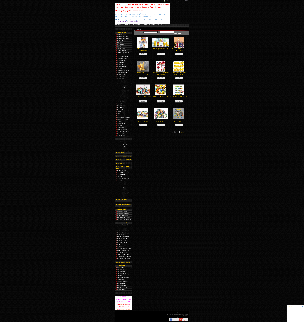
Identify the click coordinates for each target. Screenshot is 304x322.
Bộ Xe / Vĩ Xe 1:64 (121, 149)
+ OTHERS (119, 180)
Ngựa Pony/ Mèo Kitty (121, 273)
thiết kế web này (184, 317)
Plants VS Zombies (121, 289)
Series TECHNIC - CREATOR (123, 117)
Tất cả (117, 293)
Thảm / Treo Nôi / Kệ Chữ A (123, 236)
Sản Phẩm (125, 25)
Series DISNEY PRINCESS (123, 90)
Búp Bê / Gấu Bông (121, 234)
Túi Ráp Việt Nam (121, 135)
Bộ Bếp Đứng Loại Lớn (122, 240)
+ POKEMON (120, 172)
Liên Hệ (159, 25)
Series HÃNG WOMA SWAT (123, 36)
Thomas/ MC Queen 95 (122, 281)
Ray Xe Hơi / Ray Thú (121, 232)
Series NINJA (120, 109)
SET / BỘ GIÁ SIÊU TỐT (122, 133)
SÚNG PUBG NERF (121, 285)
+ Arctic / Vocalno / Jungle (122, 99)
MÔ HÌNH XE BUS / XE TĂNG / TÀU (123, 156)
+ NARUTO (119, 176)
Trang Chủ (118, 25)
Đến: (159, 32)
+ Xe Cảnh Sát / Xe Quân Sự (123, 70)
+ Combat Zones (120, 40)
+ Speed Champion (121, 103)
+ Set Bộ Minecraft (121, 76)
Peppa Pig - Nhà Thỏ (121, 267)
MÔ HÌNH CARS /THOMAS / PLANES (122, 200)
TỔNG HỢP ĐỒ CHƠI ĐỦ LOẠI (122, 223)
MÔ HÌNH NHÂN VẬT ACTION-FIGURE (122, 167)
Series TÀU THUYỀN (121, 60)
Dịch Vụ (131, 25)
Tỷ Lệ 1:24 (119, 143)
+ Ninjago (119, 113)
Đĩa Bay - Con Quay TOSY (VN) (124, 248)
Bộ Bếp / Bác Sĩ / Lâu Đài (122, 238)
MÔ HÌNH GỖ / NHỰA (120, 152)
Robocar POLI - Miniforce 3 (123, 277)
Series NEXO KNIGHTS (122, 92)
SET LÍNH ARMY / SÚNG (122, 131)
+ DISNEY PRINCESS (122, 190)
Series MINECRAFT (121, 74)
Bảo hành (137, 25)
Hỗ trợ (162, 0)
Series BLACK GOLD (121, 64)
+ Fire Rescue (120, 42)
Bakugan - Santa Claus (122, 287)
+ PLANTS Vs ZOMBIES (122, 192)
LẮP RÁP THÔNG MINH (121, 32)
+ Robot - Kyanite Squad (122, 56)
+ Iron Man (119, 125)
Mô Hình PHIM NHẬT (121, 170)
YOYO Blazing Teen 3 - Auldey (123, 258)
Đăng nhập (182, 1)
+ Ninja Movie (120, 111)
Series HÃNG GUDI (121, 34)
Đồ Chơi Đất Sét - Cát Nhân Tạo (124, 256)
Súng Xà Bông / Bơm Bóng (123, 242)
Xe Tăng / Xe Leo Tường (122, 215)
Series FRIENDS (120, 107)
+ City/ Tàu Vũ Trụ (121, 101)
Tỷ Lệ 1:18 (119, 141)
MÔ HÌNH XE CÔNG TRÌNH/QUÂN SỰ (123, 205)
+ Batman (119, 121)
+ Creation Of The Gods (122, 58)
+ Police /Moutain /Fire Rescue (123, 98)
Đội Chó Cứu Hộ (120, 269)
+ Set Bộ (119, 115)
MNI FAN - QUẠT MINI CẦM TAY (123, 262)
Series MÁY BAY (120, 62)
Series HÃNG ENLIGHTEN (123, 38)
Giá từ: (141, 32)
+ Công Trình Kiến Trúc (122, 80)
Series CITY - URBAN (121, 96)
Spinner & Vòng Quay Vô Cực (123, 225)
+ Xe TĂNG (119, 68)
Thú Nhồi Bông (120, 246)
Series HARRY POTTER (122, 86)
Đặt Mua (143, 53)
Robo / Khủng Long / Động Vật (123, 217)
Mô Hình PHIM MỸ (121, 182)
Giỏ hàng (177, 1)
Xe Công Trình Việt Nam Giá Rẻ (124, 219)
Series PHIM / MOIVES (122, 129)
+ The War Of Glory (121, 48)
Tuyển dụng (152, 25)
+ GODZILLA (120, 186)
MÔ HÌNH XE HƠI (119, 139)
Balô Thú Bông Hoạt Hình (122, 252)
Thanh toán (145, 25)
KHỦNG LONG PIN (121, 229)
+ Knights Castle (120, 44)
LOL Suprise (119, 275)
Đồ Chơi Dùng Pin (121, 227)
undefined (290, 306)
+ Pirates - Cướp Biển (121, 50)
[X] (302, 306)
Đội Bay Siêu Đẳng (121, 271)
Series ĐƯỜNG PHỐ (121, 78)
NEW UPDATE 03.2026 (121, 29)
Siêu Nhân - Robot (121, 244)
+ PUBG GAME (120, 184)
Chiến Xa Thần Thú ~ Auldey (123, 254)
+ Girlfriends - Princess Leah (123, 52)
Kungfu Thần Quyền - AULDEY (123, 250)
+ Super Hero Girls (121, 123)
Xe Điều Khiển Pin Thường (123, 213)
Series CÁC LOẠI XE (121, 66)
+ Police (119, 46)
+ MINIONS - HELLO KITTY (123, 194)
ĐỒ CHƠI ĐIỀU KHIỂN (121, 209)
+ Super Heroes (120, 127)
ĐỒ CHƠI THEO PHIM (120, 265)
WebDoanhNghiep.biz (176, 317)
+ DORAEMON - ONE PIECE (123, 178)
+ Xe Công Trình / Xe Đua (122, 72)
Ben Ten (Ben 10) (121, 283)
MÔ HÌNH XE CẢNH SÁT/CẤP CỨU (123, 159)
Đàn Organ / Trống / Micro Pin (123, 230)
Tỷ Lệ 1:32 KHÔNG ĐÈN (122, 145)
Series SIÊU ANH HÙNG (122, 119)
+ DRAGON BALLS (121, 174)
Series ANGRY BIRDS (122, 94)
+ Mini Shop (119, 84)
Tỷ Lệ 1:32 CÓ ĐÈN (121, 147)
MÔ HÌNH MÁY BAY (120, 163)
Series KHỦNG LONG (122, 105)
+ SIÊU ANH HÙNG (121, 188)
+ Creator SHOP (120, 82)
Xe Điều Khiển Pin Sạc (122, 211)
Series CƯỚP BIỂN (121, 88)
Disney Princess (120, 279)
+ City (118, 54)
